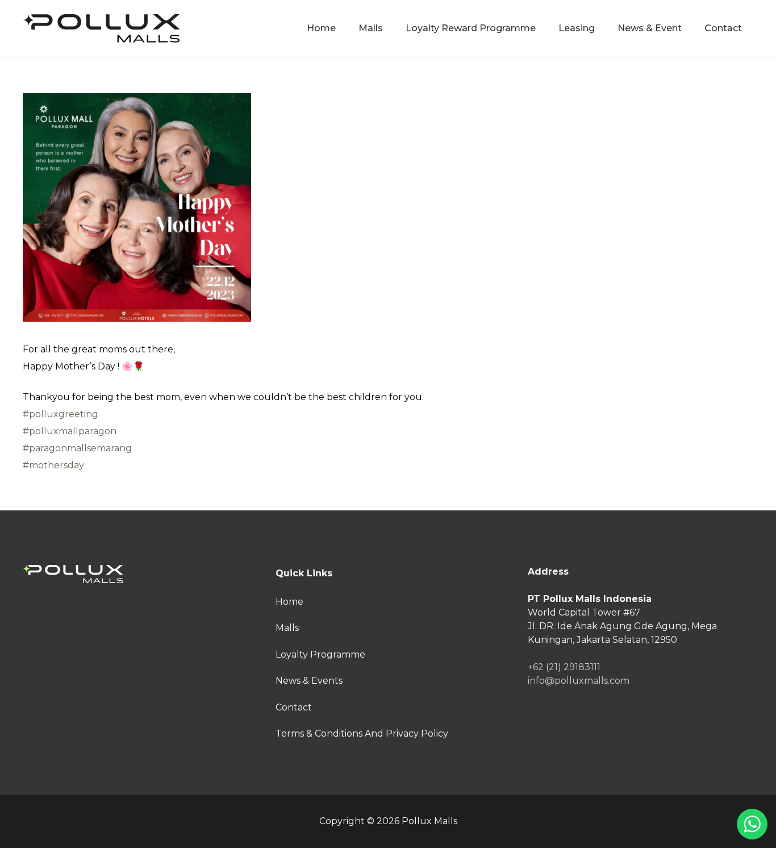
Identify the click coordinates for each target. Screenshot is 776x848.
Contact (294, 707)
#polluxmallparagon (69, 431)
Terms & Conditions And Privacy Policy (362, 733)
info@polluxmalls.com (578, 680)
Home (289, 601)
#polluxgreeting (60, 414)
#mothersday (53, 465)
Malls (287, 627)
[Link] (101, 28)
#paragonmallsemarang (77, 448)
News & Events (309, 680)
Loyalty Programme (320, 654)
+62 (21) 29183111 (564, 667)
